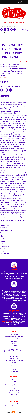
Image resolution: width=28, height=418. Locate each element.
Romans (14, 343)
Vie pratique (14, 356)
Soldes (14, 362)
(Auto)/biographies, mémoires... (14, 351)
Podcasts (14, 394)
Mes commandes (14, 404)
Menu (4, 32)
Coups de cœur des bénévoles (14, 336)
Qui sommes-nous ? (14, 390)
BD (14, 354)
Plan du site (14, 396)
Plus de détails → (4, 77)
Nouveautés (14, 334)
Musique (16, 238)
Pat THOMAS (3, 227)
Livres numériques (14, 338)
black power (3, 238)
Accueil (2, 37)
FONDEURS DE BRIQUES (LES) (18, 61)
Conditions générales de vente (14, 385)
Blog (14, 387)
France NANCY (4, 232)
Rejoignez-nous (14, 392)
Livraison (14, 381)
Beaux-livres (12, 37)
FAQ (14, 388)
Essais (14, 340)
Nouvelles (14, 345)
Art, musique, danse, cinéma (14, 360)
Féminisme (14, 368)
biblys (14, 412)
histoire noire (10, 238)
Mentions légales (14, 383)
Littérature (14, 341)
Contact (14, 379)
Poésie (14, 347)
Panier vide (24, 29)
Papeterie (14, 364)
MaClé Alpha (14, 371)
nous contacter (7, 321)
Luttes (14, 369)
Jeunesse (14, 353)
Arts (7, 37)
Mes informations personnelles (14, 406)
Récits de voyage (14, 349)
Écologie (14, 366)
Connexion (24, 2)
